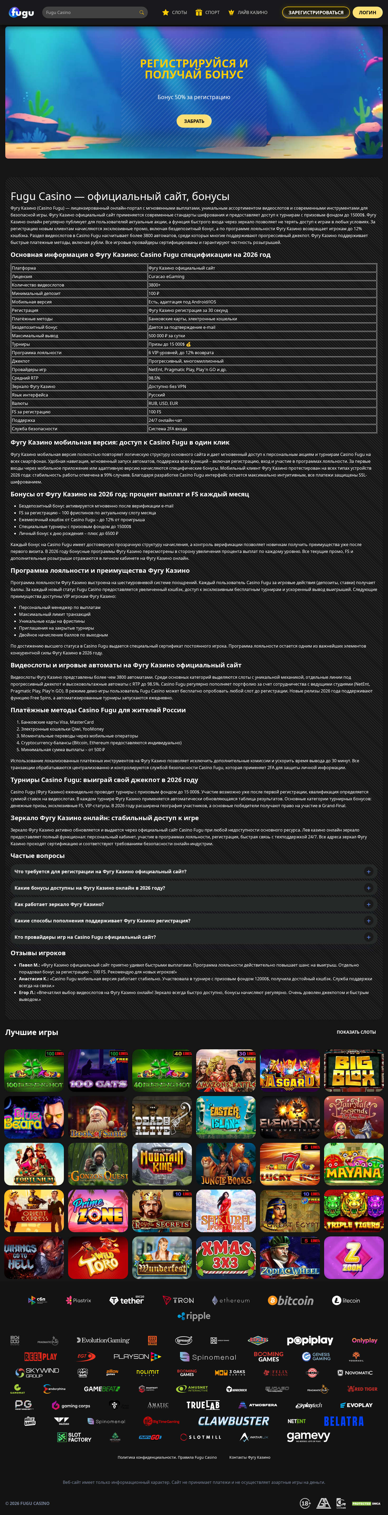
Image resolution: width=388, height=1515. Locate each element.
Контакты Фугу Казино (249, 1457)
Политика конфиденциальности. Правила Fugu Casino (167, 1457)
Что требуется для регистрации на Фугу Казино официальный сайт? (101, 871)
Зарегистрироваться (316, 12)
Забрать (194, 121)
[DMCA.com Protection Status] (367, 1503)
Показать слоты (356, 1032)
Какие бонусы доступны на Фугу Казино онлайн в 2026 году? (90, 888)
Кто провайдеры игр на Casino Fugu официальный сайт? (85, 937)
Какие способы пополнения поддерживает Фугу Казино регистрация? (103, 920)
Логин (367, 12)
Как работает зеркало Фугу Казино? (59, 904)
